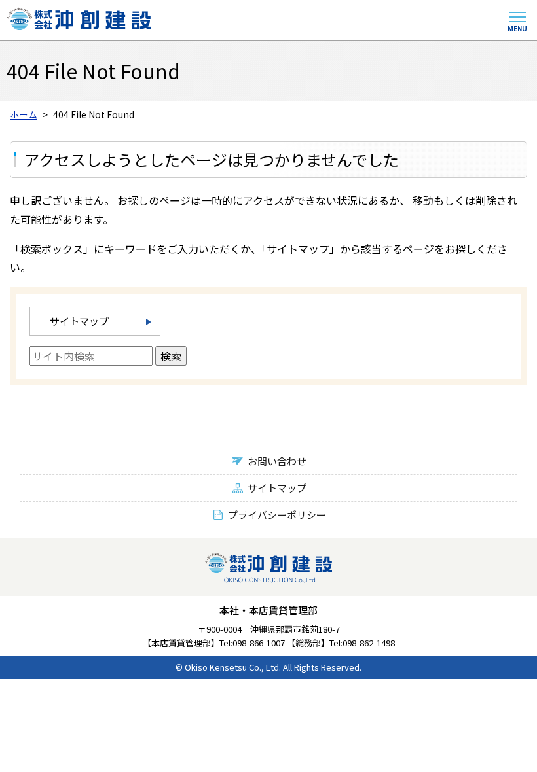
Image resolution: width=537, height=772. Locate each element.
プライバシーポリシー (277, 514)
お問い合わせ (277, 461)
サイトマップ (79, 321)
